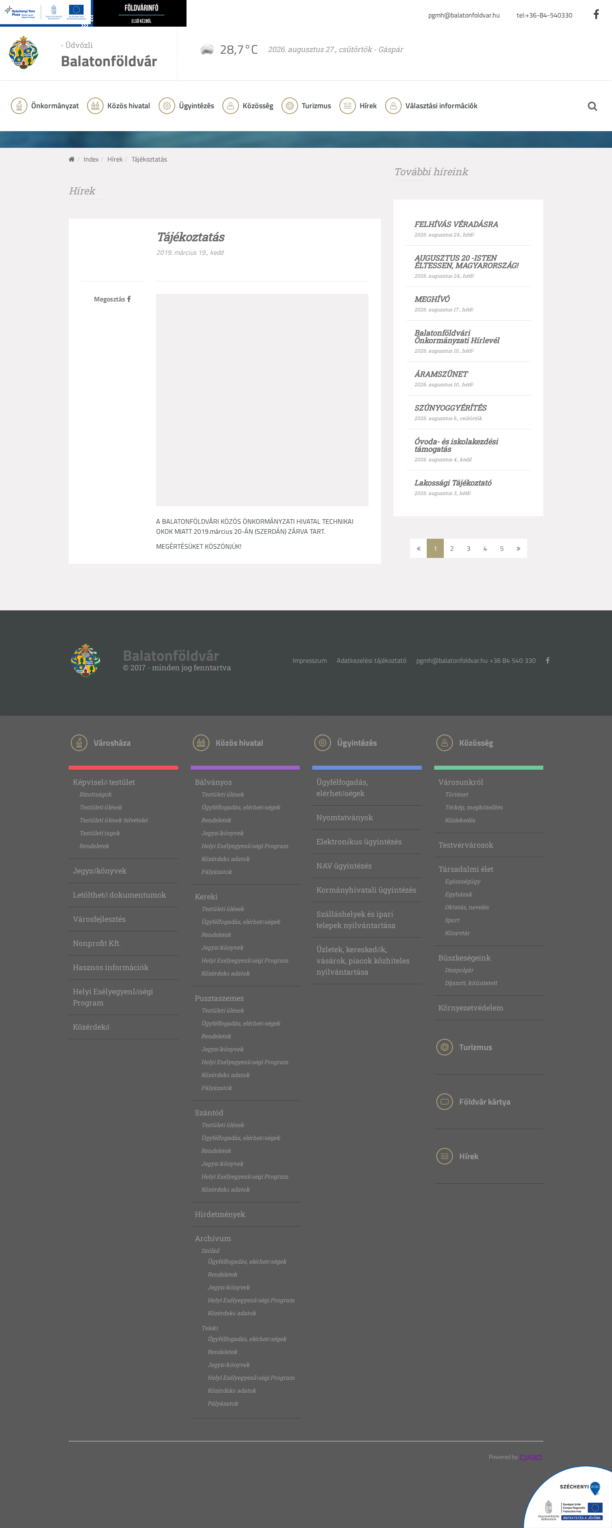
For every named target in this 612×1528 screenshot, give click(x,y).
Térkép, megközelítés (474, 807)
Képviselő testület (104, 782)
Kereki (206, 896)
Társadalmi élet (465, 869)
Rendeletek (94, 846)
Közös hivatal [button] (128, 105)
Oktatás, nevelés (467, 907)
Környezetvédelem (470, 1008)
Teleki (209, 1328)
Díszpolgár (459, 970)
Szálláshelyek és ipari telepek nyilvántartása (356, 919)
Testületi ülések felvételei (113, 820)
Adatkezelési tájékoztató (371, 660)
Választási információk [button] (441, 105)
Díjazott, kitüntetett (471, 983)
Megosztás (110, 299)
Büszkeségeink (464, 958)
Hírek (367, 105)
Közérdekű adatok (225, 859)
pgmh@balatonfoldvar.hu (464, 15)
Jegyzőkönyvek (100, 871)
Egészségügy (462, 881)
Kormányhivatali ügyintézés (366, 890)
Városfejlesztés (99, 919)
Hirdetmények (220, 1214)
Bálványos (213, 782)
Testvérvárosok (465, 845)
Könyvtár (457, 933)
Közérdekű (91, 1027)
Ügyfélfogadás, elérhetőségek (240, 807)
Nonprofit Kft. (97, 943)
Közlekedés (460, 820)
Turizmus (315, 105)
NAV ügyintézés (344, 866)
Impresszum (310, 660)
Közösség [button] (257, 105)
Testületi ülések (100, 807)
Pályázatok (216, 872)
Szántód (209, 1112)
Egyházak (458, 894)
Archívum (213, 1238)
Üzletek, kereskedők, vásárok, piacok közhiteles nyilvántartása (363, 960)
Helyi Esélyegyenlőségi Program (113, 997)
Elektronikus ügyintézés (359, 841)
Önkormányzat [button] (54, 105)
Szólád (210, 1250)
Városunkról (460, 782)
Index (91, 159)
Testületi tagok (99, 833)
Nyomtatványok (344, 817)
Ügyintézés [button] (195, 105)
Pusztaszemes (219, 998)
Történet (456, 794)
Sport (452, 920)
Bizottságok (95, 794)
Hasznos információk (111, 967)
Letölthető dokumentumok (119, 895)
